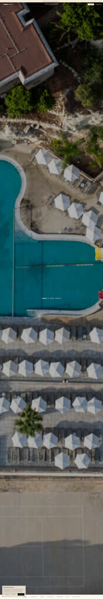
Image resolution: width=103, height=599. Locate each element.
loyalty (91, 4)
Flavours (42, 596)
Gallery (67, 596)
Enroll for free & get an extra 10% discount (51, 1)
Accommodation (33, 596)
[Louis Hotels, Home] (8, 4)
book (98, 4)
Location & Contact (76, 596)
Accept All (21, 594)
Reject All (14, 594)
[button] (1, 4)
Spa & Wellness (50, 596)
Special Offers (60, 596)
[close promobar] (100, 1)
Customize (7, 594)
